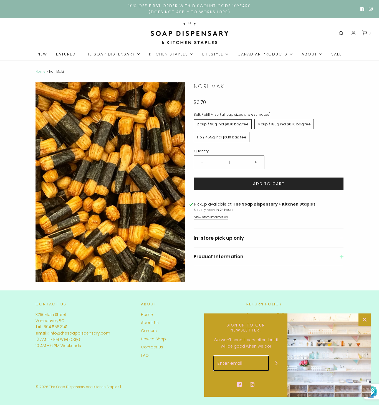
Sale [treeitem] (336, 54)
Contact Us (152, 347)
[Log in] (353, 33)
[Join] (276, 363)
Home (41, 71)
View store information (211, 217)
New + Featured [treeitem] (56, 54)
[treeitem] (112, 54)
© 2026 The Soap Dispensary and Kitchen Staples (77, 386)
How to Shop (153, 339)
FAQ (145, 355)
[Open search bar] (341, 33)
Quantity (201, 151)
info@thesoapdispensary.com (80, 333)
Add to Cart (268, 183)
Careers (149, 330)
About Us (150, 322)
